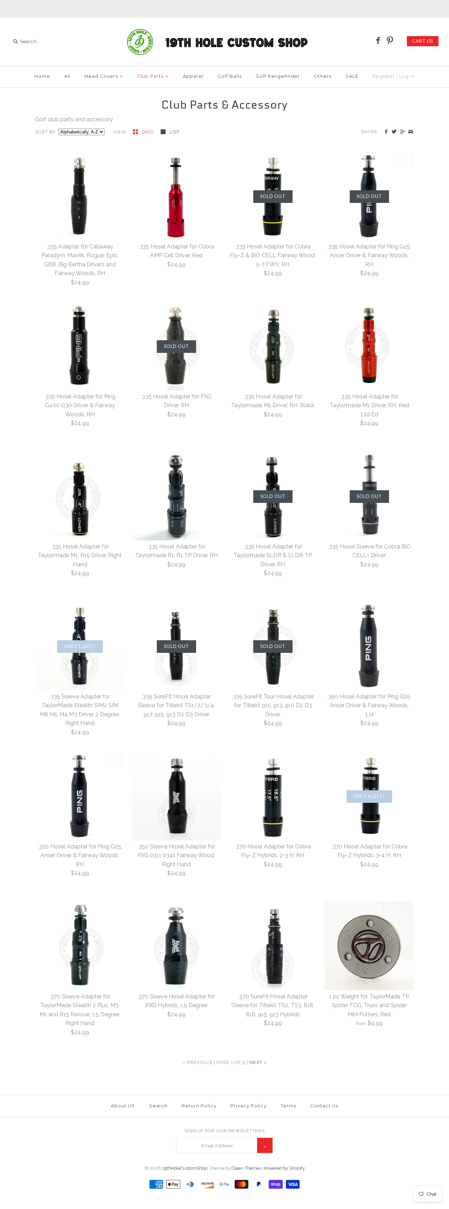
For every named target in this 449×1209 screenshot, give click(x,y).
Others (322, 76)
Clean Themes (246, 1168)
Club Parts (152, 76)
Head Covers (104, 76)
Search (158, 1105)
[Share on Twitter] (394, 132)
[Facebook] (378, 41)
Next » (258, 1062)
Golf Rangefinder (278, 76)
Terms (288, 1105)
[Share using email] (410, 132)
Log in (407, 76)
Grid (148, 132)
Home (42, 76)
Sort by (45, 132)
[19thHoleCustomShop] (224, 29)
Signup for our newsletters (225, 1130)
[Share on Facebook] (386, 132)
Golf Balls (229, 76)
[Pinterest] (389, 41)
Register (384, 76)
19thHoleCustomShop (184, 1168)
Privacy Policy (248, 1105)
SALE (352, 76)
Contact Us (324, 1105)
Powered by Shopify (284, 1168)
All (67, 76)
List (174, 132)
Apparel (193, 76)
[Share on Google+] (402, 132)
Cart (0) (422, 41)
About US (123, 1105)
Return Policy (199, 1105)
